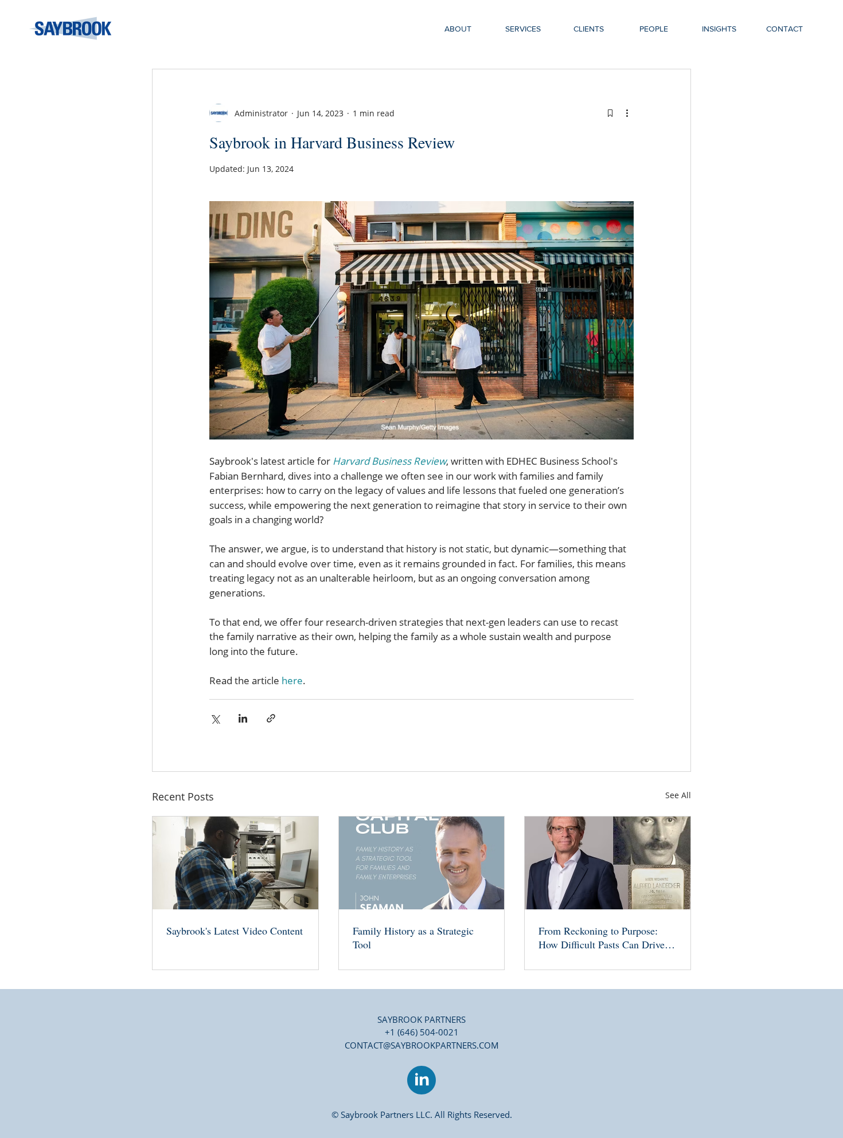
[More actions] (627, 113)
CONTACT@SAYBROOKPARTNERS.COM (422, 1045)
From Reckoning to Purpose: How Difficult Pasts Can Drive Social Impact (601, 937)
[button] (523, 28)
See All (678, 795)
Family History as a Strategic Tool (413, 937)
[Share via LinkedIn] (242, 718)
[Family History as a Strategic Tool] (422, 863)
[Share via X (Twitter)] (214, 718)
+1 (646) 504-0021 (422, 1032)
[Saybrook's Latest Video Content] (235, 863)
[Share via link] (271, 718)
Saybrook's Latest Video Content (234, 930)
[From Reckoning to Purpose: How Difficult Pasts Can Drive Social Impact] (607, 863)
